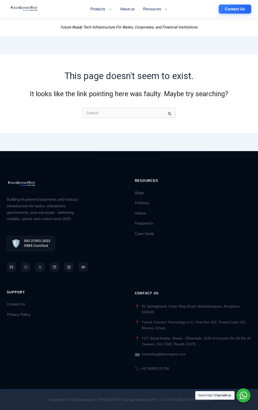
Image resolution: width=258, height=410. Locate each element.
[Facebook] (11, 266)
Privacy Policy (18, 315)
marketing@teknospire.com (164, 354)
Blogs (139, 193)
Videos (140, 213)
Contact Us (16, 304)
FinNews (142, 203)
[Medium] (68, 266)
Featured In (144, 223)
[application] (109, 9)
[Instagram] (25, 266)
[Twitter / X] (40, 266)
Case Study (144, 234)
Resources (152, 9)
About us (127, 9)
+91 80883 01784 (152, 368)
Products (97, 9)
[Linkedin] (54, 266)
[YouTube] (83, 266)
